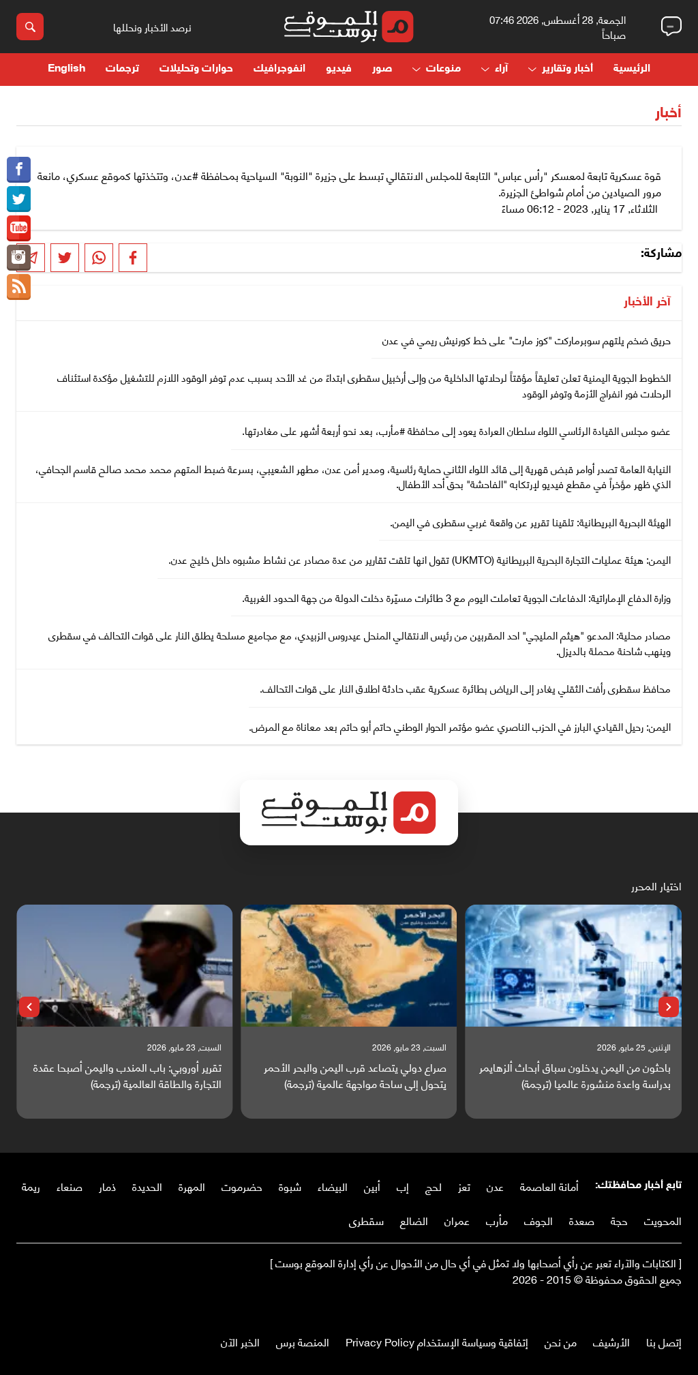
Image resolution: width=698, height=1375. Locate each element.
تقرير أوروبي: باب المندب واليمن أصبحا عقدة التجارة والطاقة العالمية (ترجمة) (127, 1075)
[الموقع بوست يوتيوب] (19, 228)
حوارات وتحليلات (196, 69)
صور (382, 69)
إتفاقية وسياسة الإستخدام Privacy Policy (437, 1341)
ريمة (31, 1186)
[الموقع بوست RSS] (19, 287)
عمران (457, 1220)
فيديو (339, 69)
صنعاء (69, 1186)
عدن (495, 1186)
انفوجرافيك (279, 69)
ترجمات (122, 69)
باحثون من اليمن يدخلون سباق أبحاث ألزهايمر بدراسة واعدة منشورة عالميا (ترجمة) (575, 1075)
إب (403, 1186)
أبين (372, 1186)
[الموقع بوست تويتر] (19, 199)
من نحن (561, 1341)
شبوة (290, 1186)
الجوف (538, 1220)
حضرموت (242, 1186)
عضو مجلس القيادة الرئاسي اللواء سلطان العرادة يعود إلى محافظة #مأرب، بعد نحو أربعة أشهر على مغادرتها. (456, 430)
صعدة (581, 1220)
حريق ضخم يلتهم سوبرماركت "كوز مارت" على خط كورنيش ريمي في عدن (526, 339)
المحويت (663, 1220)
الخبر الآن (240, 1341)
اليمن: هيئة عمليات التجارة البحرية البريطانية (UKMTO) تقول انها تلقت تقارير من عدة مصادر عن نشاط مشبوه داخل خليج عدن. (419, 559)
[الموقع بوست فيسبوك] (19, 170)
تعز (464, 1186)
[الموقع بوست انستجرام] (19, 258)
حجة (619, 1220)
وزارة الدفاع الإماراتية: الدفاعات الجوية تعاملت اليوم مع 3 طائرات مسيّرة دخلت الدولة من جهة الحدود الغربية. (456, 597)
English (66, 69)
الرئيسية (631, 69)
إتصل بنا (664, 1341)
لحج (433, 1186)
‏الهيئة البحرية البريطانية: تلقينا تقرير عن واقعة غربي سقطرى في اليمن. (530, 521)
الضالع (414, 1220)
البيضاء (333, 1186)
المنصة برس (302, 1341)
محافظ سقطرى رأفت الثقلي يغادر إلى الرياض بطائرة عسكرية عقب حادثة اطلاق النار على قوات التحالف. (465, 687)
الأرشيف (611, 1341)
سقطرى (366, 1220)
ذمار (107, 1186)
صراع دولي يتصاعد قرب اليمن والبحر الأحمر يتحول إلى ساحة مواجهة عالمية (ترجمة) (355, 1075)
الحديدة (147, 1186)
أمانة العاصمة (549, 1186)
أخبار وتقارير (567, 69)
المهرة (192, 1186)
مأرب (497, 1220)
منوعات (443, 69)
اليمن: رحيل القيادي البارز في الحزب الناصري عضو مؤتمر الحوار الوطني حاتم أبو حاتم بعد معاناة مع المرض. (460, 726)
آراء (501, 69)
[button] (668, 1007)
